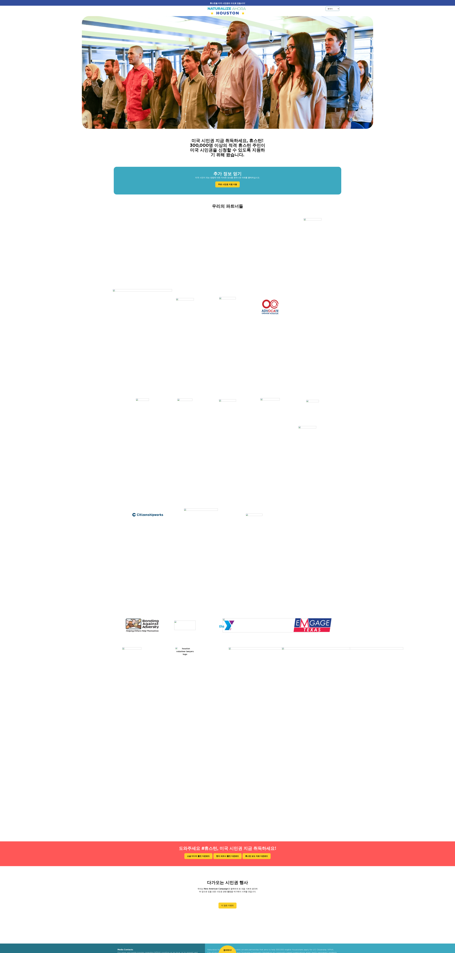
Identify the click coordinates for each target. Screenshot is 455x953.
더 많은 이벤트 (227, 905)
